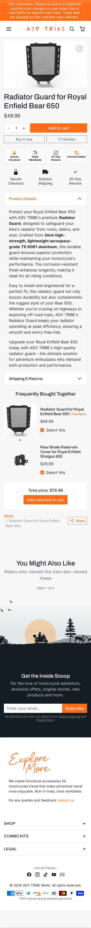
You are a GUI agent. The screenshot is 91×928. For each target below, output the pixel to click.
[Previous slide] (6, 592)
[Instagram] (37, 874)
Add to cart (58, 128)
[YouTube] (54, 874)
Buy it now (24, 139)
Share (80, 521)
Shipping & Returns (26, 379)
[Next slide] (85, 592)
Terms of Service (70, 716)
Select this (55, 430)
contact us (65, 800)
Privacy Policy (45, 720)
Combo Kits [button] (16, 836)
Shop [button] (9, 823)
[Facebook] (29, 874)
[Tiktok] (45, 874)
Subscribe (74, 708)
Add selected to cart (45, 499)
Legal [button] (10, 849)
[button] (13, 29)
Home (8, 516)
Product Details (22, 199)
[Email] (62, 874)
